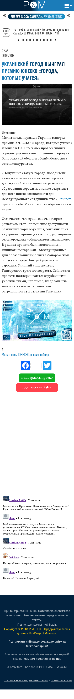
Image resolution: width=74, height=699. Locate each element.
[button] (19, 40)
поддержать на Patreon (37, 387)
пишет (65, 199)
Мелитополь (9, 354)
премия (34, 354)
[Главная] (34, 4)
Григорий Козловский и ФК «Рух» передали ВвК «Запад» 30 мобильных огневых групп (41, 31)
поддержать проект (37, 377)
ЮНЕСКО (23, 354)
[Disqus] (37, 442)
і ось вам (41, 658)
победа (44, 354)
